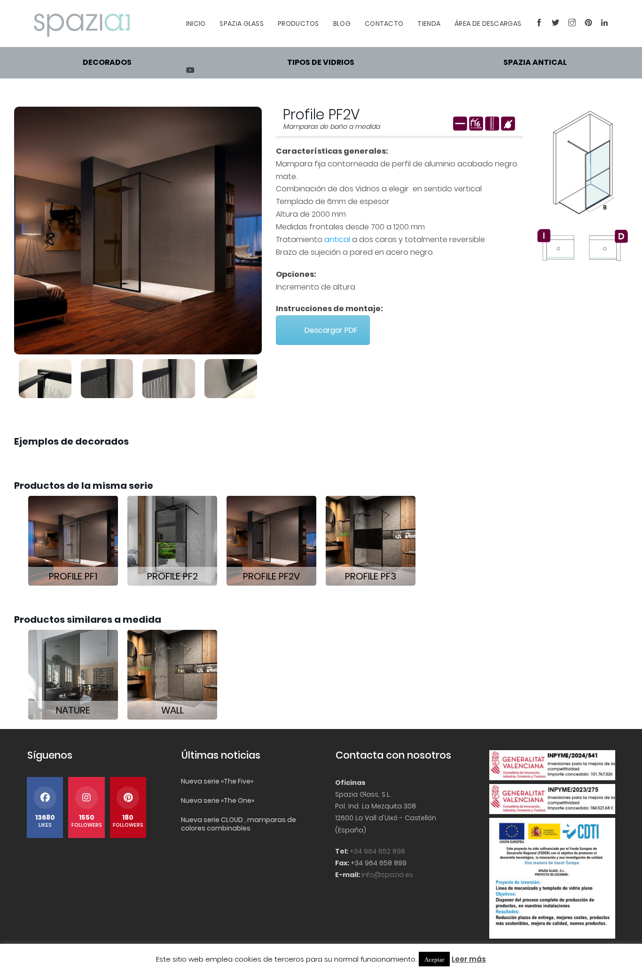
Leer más (469, 959)
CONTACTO (384, 23)
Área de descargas (487, 23)
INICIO (196, 23)
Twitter (553, 23)
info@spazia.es (387, 874)
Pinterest (586, 23)
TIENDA (428, 23)
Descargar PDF (331, 330)
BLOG (342, 23)
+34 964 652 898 (377, 851)
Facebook (536, 23)
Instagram (569, 23)
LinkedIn (602, 23)
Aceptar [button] (434, 959)
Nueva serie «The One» (217, 800)
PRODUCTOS (298, 23)
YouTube (187, 70)
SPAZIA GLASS (241, 23)
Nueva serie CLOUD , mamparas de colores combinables (238, 824)
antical (337, 239)
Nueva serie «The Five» (217, 781)
